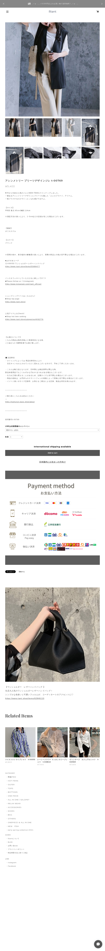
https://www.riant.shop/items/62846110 (24, 698)
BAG (10, 815)
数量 (7, 437)
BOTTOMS (13, 792)
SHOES (11, 811)
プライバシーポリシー (16, 849)
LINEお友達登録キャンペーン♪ (17, 426)
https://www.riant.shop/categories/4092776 (24, 319)
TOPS (10, 788)
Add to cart (52, 453)
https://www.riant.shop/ (15, 302)
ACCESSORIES (14, 807)
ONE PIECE (13, 796)
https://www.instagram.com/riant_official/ (23, 284)
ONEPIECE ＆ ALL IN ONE (19, 822)
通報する (22, 572)
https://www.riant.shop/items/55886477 (22, 266)
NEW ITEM (13, 826)
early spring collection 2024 (20, 830)
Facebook (12, 866)
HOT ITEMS (13, 781)
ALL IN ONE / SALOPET (18, 800)
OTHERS (12, 819)
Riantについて (13, 839)
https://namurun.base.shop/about (20, 402)
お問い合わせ (13, 846)
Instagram (12, 863)
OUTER (11, 785)
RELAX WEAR (14, 803)
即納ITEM (12, 777)
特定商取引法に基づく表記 (18, 853)
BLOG (10, 842)
